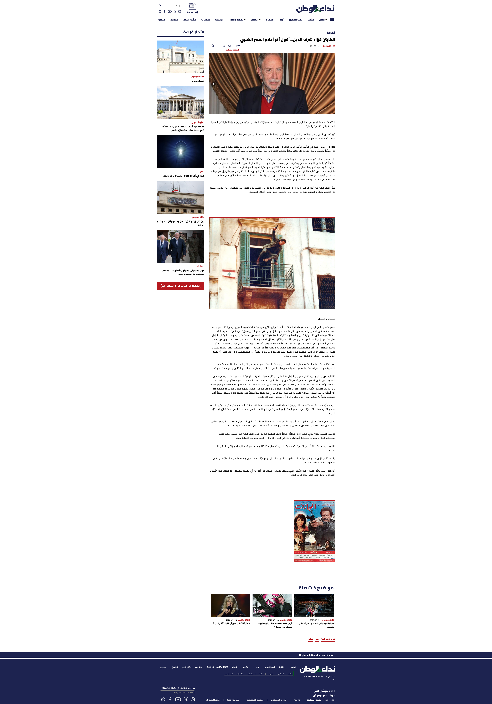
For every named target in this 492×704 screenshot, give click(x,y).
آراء (282, 20)
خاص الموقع (229, 674)
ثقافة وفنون (236, 20)
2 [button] (270, 110)
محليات (271, 674)
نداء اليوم (281, 674)
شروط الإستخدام (278, 700)
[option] (272, 83)
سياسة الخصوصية (255, 700)
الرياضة (219, 20)
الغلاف (290, 674)
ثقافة (331, 33)
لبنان (322, 20)
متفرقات (250, 674)
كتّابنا (311, 20)
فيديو (161, 20)
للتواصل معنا (233, 700)
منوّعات (205, 20)
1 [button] (273, 110)
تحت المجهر (295, 20)
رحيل (317, 639)
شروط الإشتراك (212, 700)
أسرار (260, 674)
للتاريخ (174, 20)
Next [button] (212, 83)
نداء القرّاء (240, 674)
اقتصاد (270, 20)
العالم (254, 20)
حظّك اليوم (189, 20)
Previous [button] (332, 83)
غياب (310, 639)
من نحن (297, 700)
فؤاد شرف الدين (328, 639)
